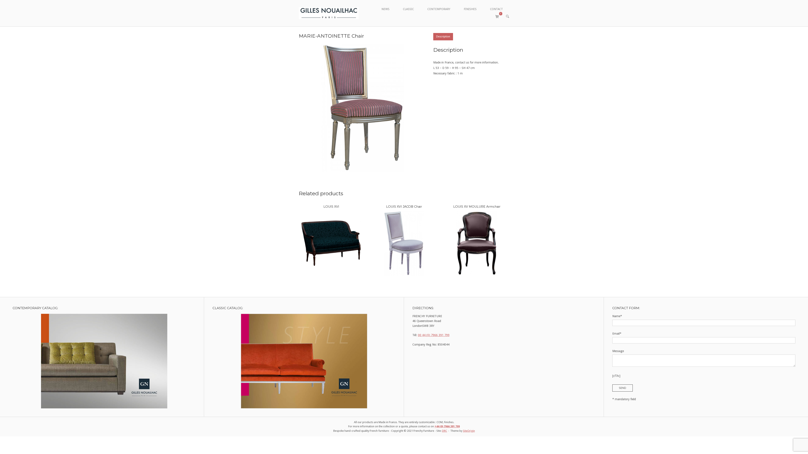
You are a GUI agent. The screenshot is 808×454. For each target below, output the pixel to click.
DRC (444, 430)
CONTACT (496, 9)
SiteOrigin (469, 430)
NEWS (385, 9)
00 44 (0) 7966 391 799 (433, 335)
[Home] (329, 13)
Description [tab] (443, 36)
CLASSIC (408, 9)
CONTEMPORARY (438, 9)
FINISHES (470, 9)
